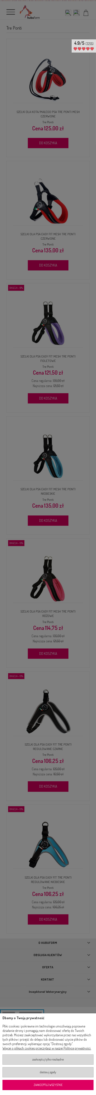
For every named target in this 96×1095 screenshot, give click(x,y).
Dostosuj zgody (48, 1072)
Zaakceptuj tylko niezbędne (48, 1059)
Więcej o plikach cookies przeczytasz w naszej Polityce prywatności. (46, 1048)
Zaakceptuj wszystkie (48, 1085)
